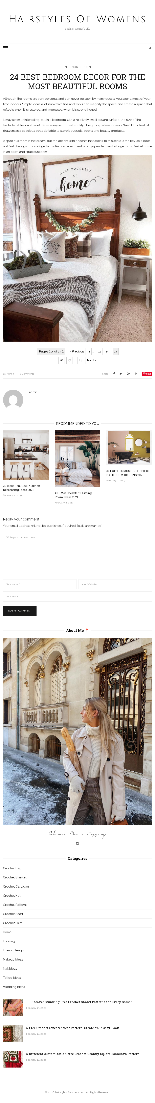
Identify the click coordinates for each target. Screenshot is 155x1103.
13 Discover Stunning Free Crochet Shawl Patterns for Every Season (79, 1002)
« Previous (76, 351)
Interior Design (77, 67)
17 (69, 360)
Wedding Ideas (14, 987)
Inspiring (9, 941)
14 (107, 351)
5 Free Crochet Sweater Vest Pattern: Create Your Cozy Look (72, 1028)
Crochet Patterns (15, 905)
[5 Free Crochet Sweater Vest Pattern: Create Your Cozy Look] (13, 1033)
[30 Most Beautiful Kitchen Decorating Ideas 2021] (26, 455)
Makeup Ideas (13, 959)
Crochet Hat (11, 895)
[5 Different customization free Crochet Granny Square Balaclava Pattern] (13, 1059)
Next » (91, 360)
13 (99, 351)
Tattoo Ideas (12, 978)
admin (8, 373)
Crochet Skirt (12, 923)
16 (61, 360)
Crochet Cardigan (16, 886)
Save (148, 373)
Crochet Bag (12, 868)
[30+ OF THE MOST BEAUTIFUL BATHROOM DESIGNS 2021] (129, 447)
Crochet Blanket (14, 877)
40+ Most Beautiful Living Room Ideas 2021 (73, 495)
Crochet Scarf (13, 914)
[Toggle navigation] (5, 48)
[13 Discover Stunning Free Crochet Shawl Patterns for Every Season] (13, 1007)
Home (7, 932)
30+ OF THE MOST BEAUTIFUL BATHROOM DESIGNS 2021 (128, 473)
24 (80, 360)
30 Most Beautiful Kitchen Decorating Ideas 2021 (21, 488)
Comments (27, 373)
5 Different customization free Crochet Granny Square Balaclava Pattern (82, 1054)
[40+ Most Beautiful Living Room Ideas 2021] (77, 458)
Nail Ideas (10, 968)
